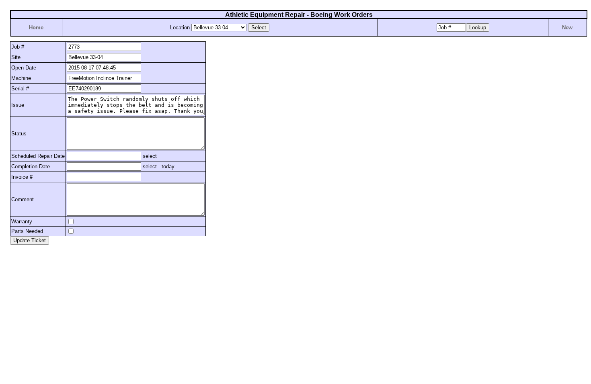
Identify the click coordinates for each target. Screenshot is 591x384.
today (168, 166)
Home (36, 28)
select (149, 156)
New (567, 28)
